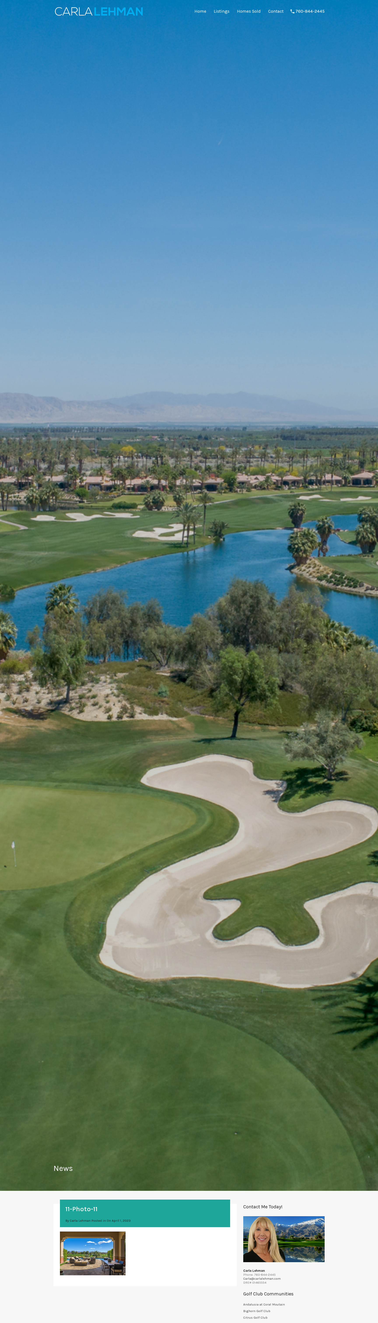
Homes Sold (249, 11)
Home (200, 11)
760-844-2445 (310, 11)
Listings (221, 11)
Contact (276, 11)
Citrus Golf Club (255, 1317)
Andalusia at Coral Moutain (264, 1304)
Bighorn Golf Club (256, 1311)
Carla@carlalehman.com (262, 1279)
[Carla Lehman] (98, 16)
